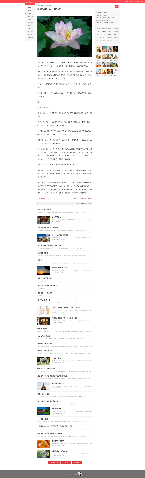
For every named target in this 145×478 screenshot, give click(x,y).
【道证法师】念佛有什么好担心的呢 (105, 17)
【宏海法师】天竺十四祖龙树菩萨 (104, 22)
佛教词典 (30, 25)
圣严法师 (110, 68)
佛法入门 (30, 31)
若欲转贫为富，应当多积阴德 (84, 198)
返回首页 (76, 462)
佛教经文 (30, 19)
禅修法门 (110, 34)
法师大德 (30, 16)
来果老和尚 (98, 52)
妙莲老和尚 (98, 68)
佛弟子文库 (40, 5)
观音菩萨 (116, 37)
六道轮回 (99, 37)
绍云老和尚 (104, 52)
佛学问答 (30, 34)
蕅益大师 (110, 60)
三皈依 (104, 40)
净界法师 (116, 60)
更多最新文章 (54, 462)
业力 (99, 31)
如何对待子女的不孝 (46, 198)
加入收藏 (126, 1)
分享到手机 (78, 203)
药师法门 (110, 31)
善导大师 (99, 60)
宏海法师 (104, 68)
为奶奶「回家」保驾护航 (102, 15)
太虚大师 (110, 52)
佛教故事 (30, 13)
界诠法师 (116, 52)
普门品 (98, 34)
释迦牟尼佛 (104, 28)
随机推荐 (30, 10)
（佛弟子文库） (74, 474)
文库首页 (30, 7)
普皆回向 (116, 31)
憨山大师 (104, 75)
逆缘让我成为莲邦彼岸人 (102, 20)
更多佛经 (66, 462)
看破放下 (99, 40)
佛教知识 (30, 22)
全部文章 (30, 28)
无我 (104, 34)
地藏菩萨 (116, 34)
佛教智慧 (110, 37)
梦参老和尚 (110, 75)
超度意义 (110, 28)
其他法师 (99, 75)
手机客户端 (88, 203)
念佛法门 (116, 40)
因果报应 (99, 28)
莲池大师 (116, 68)
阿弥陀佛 (30, 37)
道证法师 (104, 60)
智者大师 (116, 75)
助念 (104, 37)
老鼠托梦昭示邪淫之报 (101, 12)
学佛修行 (104, 31)
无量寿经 (116, 28)
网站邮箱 (83, 203)
